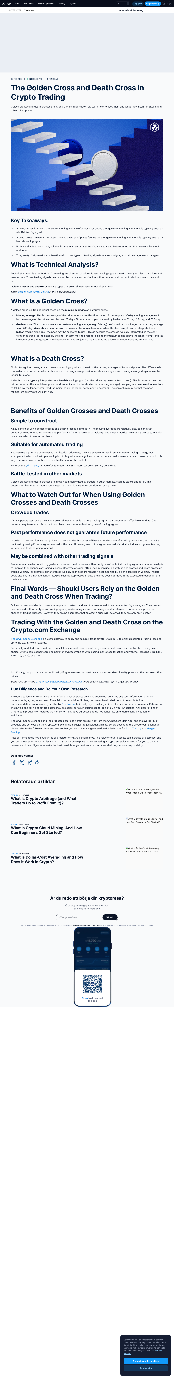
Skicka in (110, 917)
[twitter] (21, 762)
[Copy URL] (37, 762)
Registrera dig (152, 3)
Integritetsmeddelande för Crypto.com (86, 925)
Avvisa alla (146, 1368)
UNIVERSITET (14, 10)
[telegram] (29, 762)
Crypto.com (68, 704)
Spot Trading (133, 728)
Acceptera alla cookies (146, 1361)
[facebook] (14, 762)
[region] (145, 1355)
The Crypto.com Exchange (26, 638)
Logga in (138, 3)
